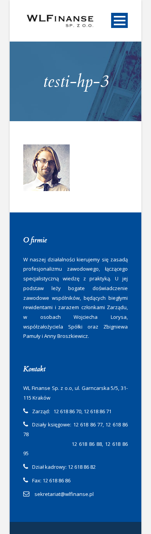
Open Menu (119, 20)
